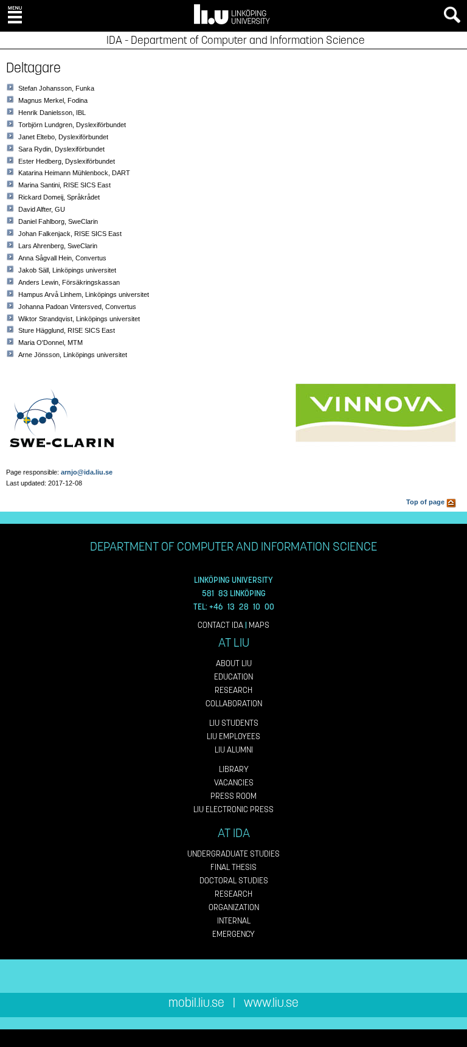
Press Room (233, 796)
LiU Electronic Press (233, 809)
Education (233, 677)
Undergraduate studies (233, 854)
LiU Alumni (234, 750)
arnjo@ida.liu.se (86, 472)
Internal (234, 921)
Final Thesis (233, 867)
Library (234, 769)
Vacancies (234, 782)
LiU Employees (233, 736)
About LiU (234, 663)
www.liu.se (271, 1002)
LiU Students (233, 723)
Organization (234, 907)
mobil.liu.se (196, 1002)
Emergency (233, 934)
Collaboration (234, 703)
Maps (259, 625)
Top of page (426, 502)
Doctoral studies (233, 880)
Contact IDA (220, 625)
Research (233, 690)
